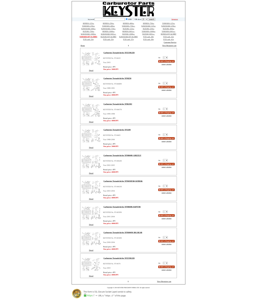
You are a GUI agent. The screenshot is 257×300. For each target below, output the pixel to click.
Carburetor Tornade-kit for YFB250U (117, 104)
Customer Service (170, 42)
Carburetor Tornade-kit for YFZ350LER (119, 53)
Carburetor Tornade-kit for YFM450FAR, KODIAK (123, 181)
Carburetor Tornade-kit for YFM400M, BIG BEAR (122, 232)
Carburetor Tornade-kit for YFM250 (117, 78)
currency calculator (166, 64)
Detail (91, 70)
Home (83, 46)
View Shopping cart (169, 46)
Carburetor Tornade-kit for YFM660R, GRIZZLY (122, 155)
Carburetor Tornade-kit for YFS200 (117, 130)
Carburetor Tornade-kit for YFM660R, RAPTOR (122, 207)
